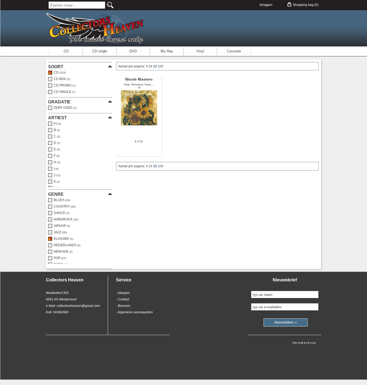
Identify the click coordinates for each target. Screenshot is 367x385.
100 (160, 66)
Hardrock (65, 219)
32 (155, 66)
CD (66, 51)
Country (63, 206)
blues (61, 200)
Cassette (234, 51)
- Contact (122, 299)
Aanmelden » (285, 322)
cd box (61, 79)
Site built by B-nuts (304, 342)
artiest (57, 117)
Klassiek (62, 239)
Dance (60, 213)
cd (59, 72)
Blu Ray (167, 51)
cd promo (63, 85)
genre (56, 194)
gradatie (59, 102)
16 (151, 66)
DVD (133, 51)
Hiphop (61, 226)
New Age (62, 251)
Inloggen (266, 5)
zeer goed (64, 108)
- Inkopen (123, 293)
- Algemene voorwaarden (134, 312)
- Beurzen (123, 306)
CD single (99, 51)
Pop (59, 258)
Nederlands (66, 245)
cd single (63, 92)
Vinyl (200, 51)
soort (55, 66)
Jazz (59, 232)
